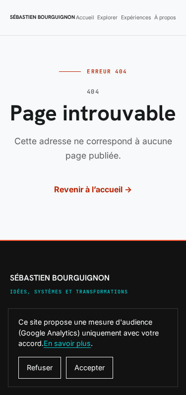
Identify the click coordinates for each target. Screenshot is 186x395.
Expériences (136, 17)
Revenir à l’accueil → (93, 189)
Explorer (107, 17)
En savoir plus (67, 343)
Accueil (85, 17)
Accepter (89, 367)
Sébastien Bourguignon (42, 17)
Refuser (40, 367)
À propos (165, 17)
